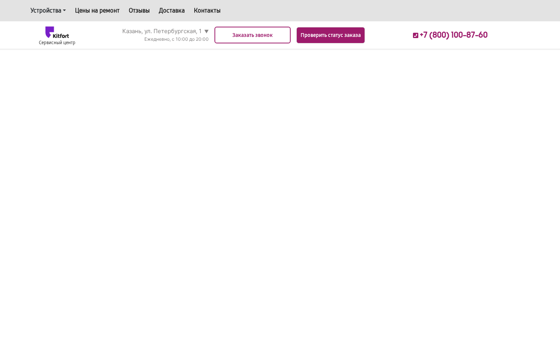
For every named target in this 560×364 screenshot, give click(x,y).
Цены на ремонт (97, 10)
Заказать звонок (252, 35)
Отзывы (139, 10)
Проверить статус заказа (331, 35)
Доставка (172, 10)
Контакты (207, 10)
